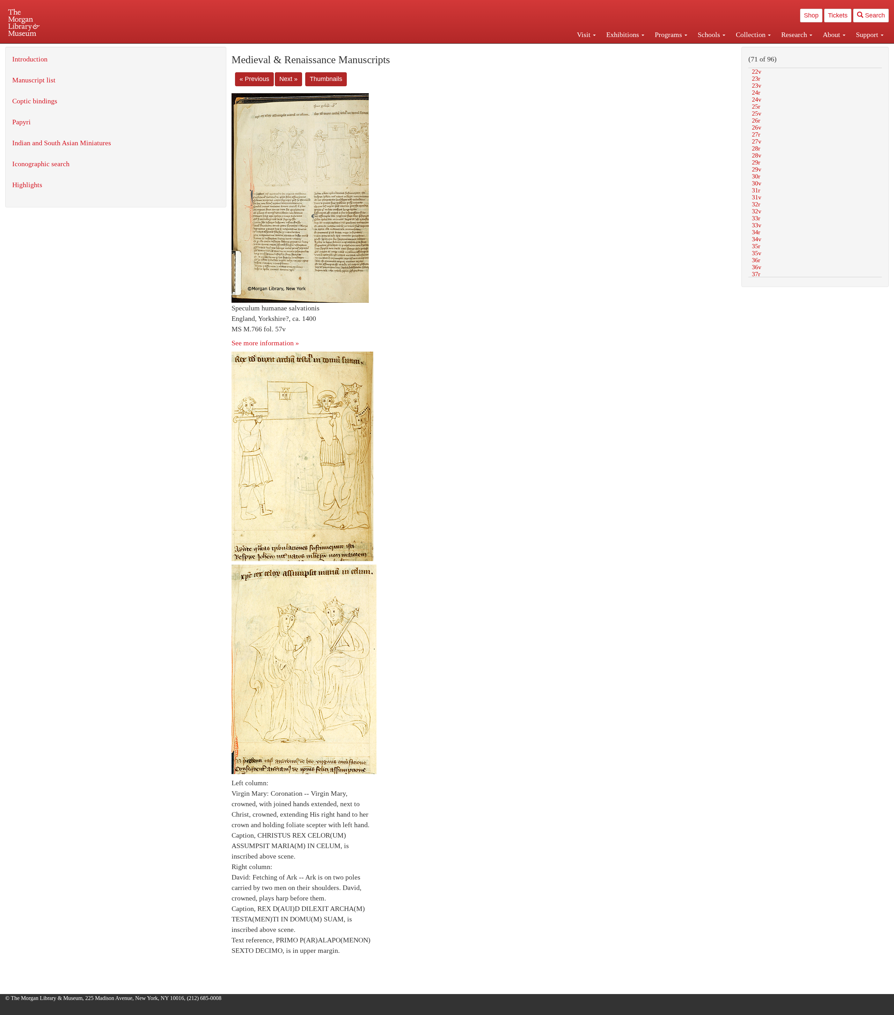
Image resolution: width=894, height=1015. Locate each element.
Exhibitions (623, 34)
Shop (811, 15)
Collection (751, 34)
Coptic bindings (34, 101)
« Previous (254, 78)
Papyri (21, 122)
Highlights (27, 185)
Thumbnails (326, 78)
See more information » (265, 343)
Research (795, 34)
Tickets (838, 15)
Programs (669, 34)
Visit (584, 34)
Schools (710, 34)
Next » (288, 78)
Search (874, 15)
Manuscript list (34, 80)
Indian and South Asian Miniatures (61, 143)
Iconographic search (40, 164)
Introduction (29, 59)
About (832, 34)
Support (868, 34)
